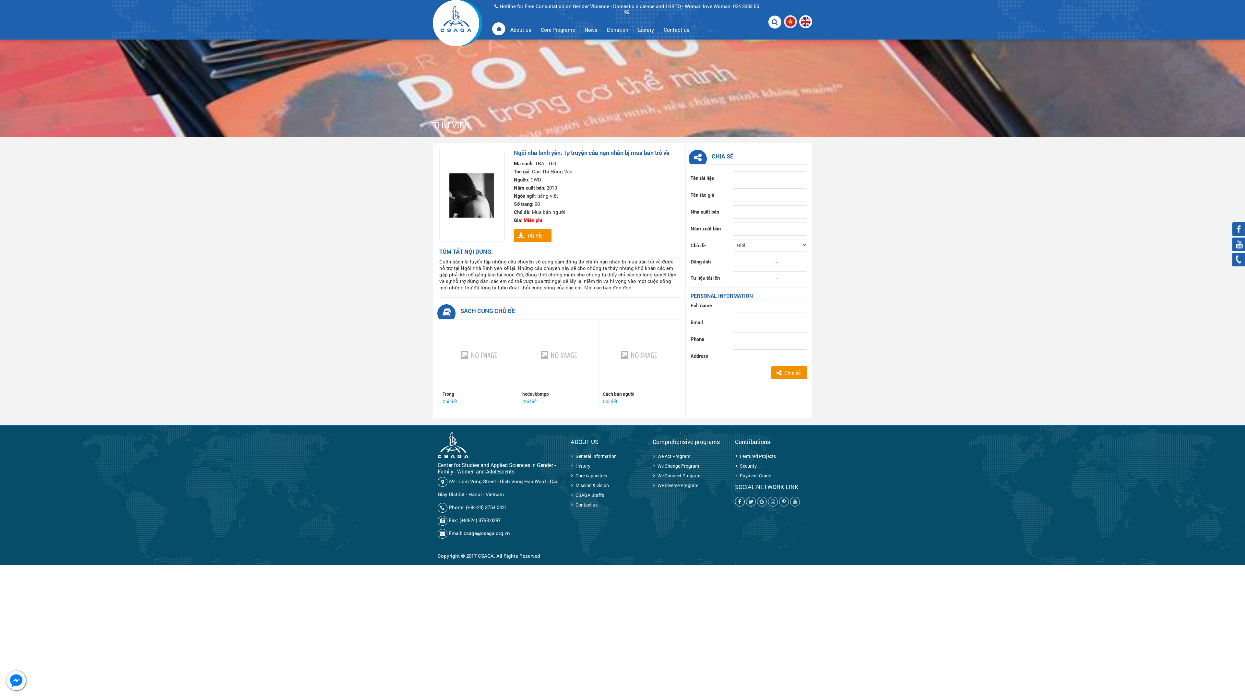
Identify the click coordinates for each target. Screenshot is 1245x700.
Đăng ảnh (701, 261)
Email (697, 322)
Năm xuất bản (706, 228)
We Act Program (674, 456)
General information (596, 456)
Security (748, 466)
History (582, 466)
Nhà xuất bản (705, 211)
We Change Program (678, 466)
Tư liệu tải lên (705, 277)
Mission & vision (592, 485)
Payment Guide (755, 475)
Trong (448, 394)
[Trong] (479, 355)
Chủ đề (698, 245)
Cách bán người (618, 394)
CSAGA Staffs (589, 495)
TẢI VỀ (534, 235)
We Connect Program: (680, 475)
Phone (697, 339)
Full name (701, 305)
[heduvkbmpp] (559, 355)
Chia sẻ (792, 372)
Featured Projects (758, 456)
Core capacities (591, 475)
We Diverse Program (678, 485)
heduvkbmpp (535, 394)
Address (699, 356)
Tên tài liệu (702, 178)
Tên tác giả (702, 195)
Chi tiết (450, 401)
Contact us (586, 505)
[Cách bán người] (639, 355)
